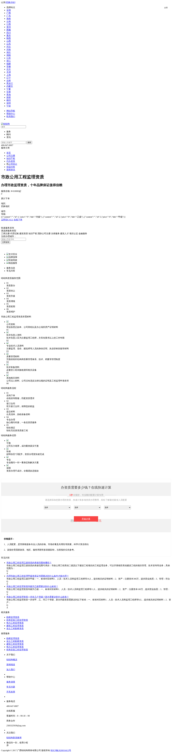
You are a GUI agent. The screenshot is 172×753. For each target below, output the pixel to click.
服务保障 (10, 682)
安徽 (8, 66)
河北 (8, 47)
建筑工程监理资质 (15, 626)
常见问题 (10, 687)
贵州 (8, 27)
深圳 (8, 103)
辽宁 (8, 78)
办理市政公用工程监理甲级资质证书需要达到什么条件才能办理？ (37, 576)
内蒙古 (9, 86)
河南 (8, 49)
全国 (8, 10)
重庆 (8, 35)
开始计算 (86, 519)
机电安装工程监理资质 (17, 620)
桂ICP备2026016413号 (61, 750)
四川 (8, 33)
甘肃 (8, 92)
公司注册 (10, 155)
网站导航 (10, 111)
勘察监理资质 (12, 617)
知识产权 (10, 158)
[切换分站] (10, 2)
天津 (8, 72)
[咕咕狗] (5, 124)
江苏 (8, 58)
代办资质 (10, 161)
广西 (8, 13)
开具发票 (10, 692)
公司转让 (13, 164)
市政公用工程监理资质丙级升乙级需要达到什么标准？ (32, 586)
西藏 (8, 30)
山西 (8, 41)
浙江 (8, 61)
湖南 (8, 55)
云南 (8, 21)
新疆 (8, 97)
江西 (8, 24)
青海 (8, 94)
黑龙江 (9, 83)
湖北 (8, 52)
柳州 (8, 100)
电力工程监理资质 (15, 623)
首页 (8, 153)
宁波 (8, 106)
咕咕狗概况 (11, 659)
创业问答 (10, 167)
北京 (8, 69)
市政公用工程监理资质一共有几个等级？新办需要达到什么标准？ (37, 597)
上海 (8, 75)
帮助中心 (10, 113)
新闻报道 (10, 664)
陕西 (8, 38)
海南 (8, 18)
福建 (8, 63)
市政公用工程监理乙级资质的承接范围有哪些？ (29, 563)
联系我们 (10, 116)
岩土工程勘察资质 (15, 628)
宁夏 (8, 89)
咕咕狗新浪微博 (14, 738)
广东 (8, 16)
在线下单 (18, 220)
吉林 (8, 80)
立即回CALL (7, 220)
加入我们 (10, 669)
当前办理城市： (8, 236)
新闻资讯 (10, 170)
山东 (8, 44)
